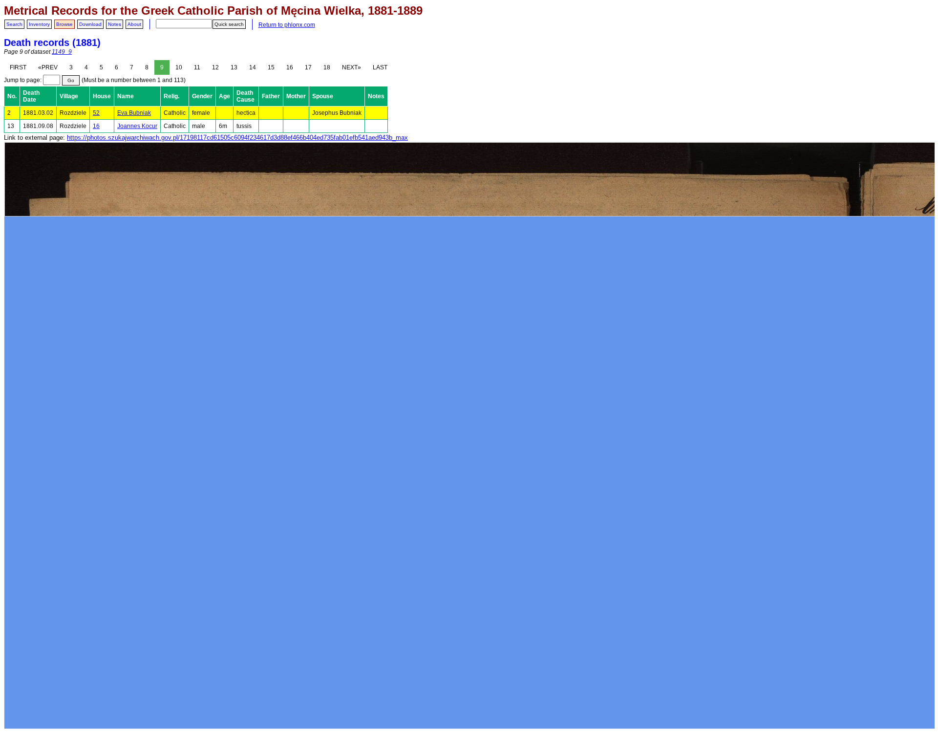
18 (326, 67)
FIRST (18, 67)
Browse (64, 24)
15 (271, 67)
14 (252, 67)
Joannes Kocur (137, 126)
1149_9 (62, 51)
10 (178, 67)
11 (197, 67)
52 (96, 112)
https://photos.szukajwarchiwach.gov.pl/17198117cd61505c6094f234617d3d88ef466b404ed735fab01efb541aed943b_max (237, 137)
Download (90, 24)
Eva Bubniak (134, 112)
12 (215, 67)
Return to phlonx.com (286, 25)
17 (308, 67)
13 (234, 67)
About (134, 24)
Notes (114, 24)
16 (289, 67)
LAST (380, 67)
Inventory (39, 24)
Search (14, 24)
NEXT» (351, 67)
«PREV (48, 67)
